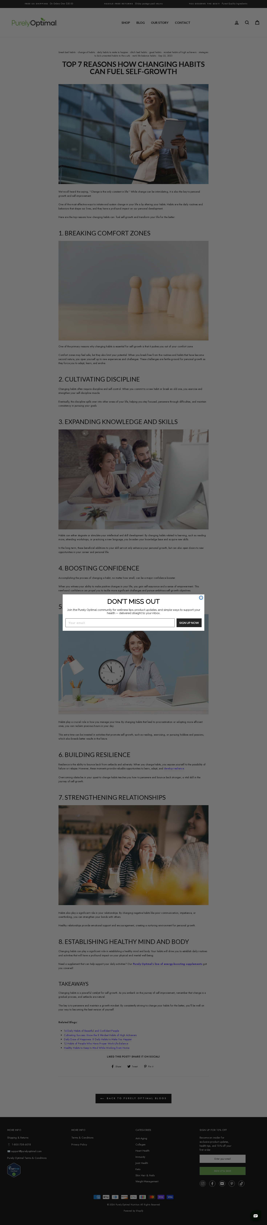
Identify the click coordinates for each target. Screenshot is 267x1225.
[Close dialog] (201, 598)
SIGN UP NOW (189, 622)
